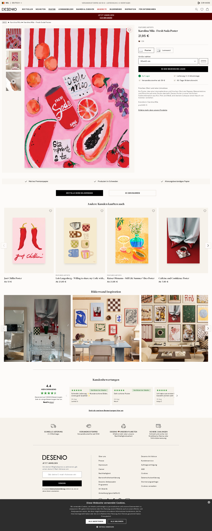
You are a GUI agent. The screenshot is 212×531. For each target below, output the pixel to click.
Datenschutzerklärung (57, 489)
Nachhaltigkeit (105, 473)
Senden (62, 483)
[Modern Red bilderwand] (37, 328)
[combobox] (209, 502)
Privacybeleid (106, 516)
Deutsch (16, 3)
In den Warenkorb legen (173, 69)
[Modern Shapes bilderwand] (106, 328)
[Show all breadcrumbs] (4, 22)
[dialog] (106, 515)
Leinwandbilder (65, 9)
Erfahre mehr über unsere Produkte (152, 110)
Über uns (102, 456)
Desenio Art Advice (149, 456)
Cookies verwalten (149, 486)
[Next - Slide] (208, 246)
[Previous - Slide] (4, 246)
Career (101, 469)
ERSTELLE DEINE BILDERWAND (79, 193)
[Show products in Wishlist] (202, 9)
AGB (143, 469)
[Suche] (196, 9)
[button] (203, 61)
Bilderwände (116, 9)
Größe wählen (144, 56)
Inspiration (130, 9)
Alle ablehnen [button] (117, 521)
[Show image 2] (13, 60)
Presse (101, 461)
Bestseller (27, 9)
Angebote (102, 9)
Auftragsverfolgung (149, 465)
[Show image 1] (13, 38)
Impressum (103, 465)
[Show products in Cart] (207, 9)
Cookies (144, 473)
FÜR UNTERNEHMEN (147, 9)
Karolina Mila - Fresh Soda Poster (37, 22)
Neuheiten (41, 9)
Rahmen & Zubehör (85, 9)
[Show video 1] (13, 81)
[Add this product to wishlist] (129, 30)
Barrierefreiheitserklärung (109, 478)
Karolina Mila (15, 22)
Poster (52, 9)
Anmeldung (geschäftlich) (109, 493)
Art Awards (103, 489)
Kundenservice (147, 461)
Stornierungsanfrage (149, 482)
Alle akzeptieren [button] (96, 521)
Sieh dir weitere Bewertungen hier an (106, 410)
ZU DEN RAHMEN (132, 193)
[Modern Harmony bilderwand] (174, 328)
